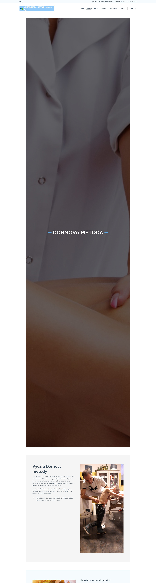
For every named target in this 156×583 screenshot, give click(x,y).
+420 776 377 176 (132, 1)
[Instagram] (23, 1)
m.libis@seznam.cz (120, 1)
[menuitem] (82, 8)
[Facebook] (20, 1)
